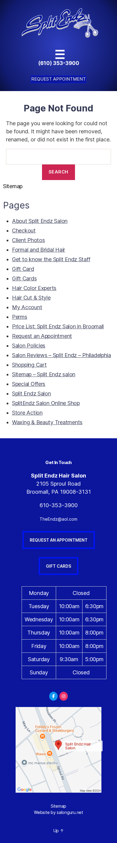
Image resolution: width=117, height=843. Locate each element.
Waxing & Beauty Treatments (47, 422)
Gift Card (23, 269)
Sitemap (58, 806)
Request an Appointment (42, 336)
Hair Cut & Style (31, 297)
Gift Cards (24, 278)
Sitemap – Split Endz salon (43, 374)
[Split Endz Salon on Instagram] (63, 696)
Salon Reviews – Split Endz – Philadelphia (61, 355)
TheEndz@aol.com (58, 519)
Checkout (24, 230)
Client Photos (28, 240)
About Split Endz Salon (40, 221)
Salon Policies (28, 345)
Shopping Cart (29, 365)
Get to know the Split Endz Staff (51, 259)
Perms (19, 317)
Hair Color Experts (34, 288)
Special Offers (28, 384)
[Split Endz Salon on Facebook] (53, 696)
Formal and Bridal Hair (38, 250)
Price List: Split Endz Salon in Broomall (58, 326)
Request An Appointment (59, 540)
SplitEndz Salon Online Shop (46, 403)
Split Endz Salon (31, 393)
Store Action (27, 413)
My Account (27, 307)
